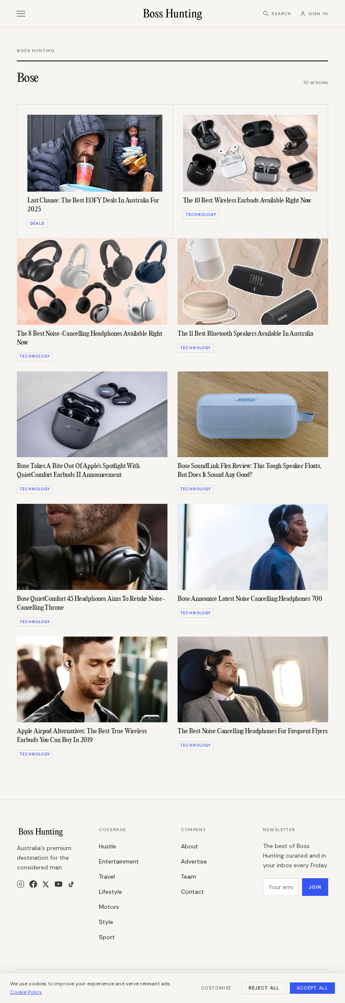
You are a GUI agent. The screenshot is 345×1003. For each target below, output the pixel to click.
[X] (45, 884)
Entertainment (119, 861)
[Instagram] (20, 884)
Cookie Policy (26, 992)
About (189, 846)
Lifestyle (110, 891)
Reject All (264, 988)
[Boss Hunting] (172, 13)
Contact (192, 891)
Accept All (312, 988)
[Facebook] (33, 884)
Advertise (194, 861)
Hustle (107, 846)
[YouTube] (58, 884)
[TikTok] (71, 884)
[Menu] (21, 13)
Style (106, 922)
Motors (109, 907)
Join (315, 887)
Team (188, 876)
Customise (216, 988)
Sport (107, 937)
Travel (107, 876)
